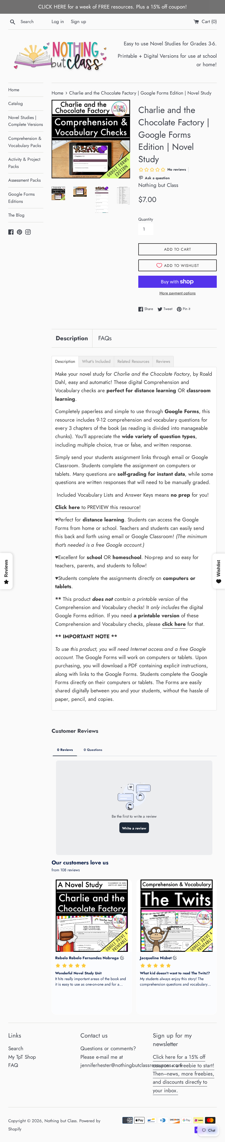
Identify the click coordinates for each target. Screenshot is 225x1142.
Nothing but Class (60, 1121)
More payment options (177, 293)
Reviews (163, 362)
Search (15, 1048)
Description (72, 338)
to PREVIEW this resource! (98, 507)
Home (13, 90)
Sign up (78, 21)
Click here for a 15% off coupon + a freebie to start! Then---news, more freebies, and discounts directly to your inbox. (183, 1073)
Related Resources (133, 362)
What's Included (96, 362)
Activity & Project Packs (24, 163)
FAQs (105, 338)
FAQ (13, 1065)
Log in (58, 21)
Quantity (145, 219)
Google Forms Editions (21, 197)
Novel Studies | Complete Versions (25, 121)
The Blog (16, 215)
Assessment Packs (24, 180)
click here (174, 624)
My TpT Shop (22, 1057)
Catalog (15, 103)
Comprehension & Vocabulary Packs (24, 142)
